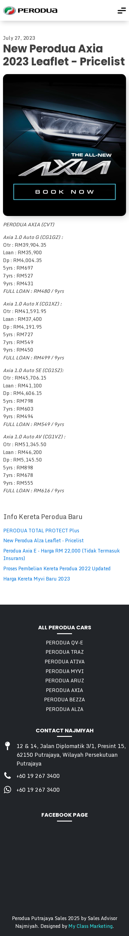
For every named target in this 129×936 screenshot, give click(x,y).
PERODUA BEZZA (64, 699)
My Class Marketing (90, 926)
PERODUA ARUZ (64, 680)
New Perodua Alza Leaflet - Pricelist (43, 540)
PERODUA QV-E (64, 642)
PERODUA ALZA (64, 709)
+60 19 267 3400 (38, 776)
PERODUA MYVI (65, 671)
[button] (122, 10)
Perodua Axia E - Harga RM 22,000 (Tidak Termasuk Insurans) (61, 554)
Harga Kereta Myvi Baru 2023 (36, 579)
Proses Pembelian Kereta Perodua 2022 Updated (57, 568)
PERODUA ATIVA (65, 661)
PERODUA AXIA (64, 690)
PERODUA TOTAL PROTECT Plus (41, 530)
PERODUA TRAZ (65, 652)
